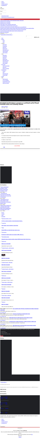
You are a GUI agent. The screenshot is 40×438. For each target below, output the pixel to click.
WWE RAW (5, 44)
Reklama (3, 2)
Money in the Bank (6, 68)
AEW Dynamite (5, 51)
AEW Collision (5, 52)
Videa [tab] (2, 215)
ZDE (4, 147)
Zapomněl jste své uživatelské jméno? (8, 17)
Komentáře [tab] (3, 216)
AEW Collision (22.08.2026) (6, 271)
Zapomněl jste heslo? (5, 15)
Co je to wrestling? (6, 80)
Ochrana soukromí (5, 421)
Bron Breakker (4, 332)
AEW (3, 42)
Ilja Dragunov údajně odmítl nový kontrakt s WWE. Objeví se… (13, 234)
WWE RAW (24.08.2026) (6, 264)
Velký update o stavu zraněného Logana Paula (10, 225)
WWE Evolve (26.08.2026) (6, 243)
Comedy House (6, 109)
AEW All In (4, 67)
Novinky (3, 39)
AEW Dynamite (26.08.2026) (6, 250)
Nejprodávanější (5, 73)
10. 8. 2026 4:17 (2, 324)
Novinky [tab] (3, 212)
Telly (3, 109)
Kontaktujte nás (4, 5)
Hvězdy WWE (5, 75)
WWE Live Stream (6, 83)
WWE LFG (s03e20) (5, 304)
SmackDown (5, 56)
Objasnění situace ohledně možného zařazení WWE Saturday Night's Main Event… (16, 239)
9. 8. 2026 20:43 (2, 328)
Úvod (2, 38)
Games (3, 76)
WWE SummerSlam (6, 65)
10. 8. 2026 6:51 (2, 320)
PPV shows (3, 64)
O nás (3, 1)
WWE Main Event (6, 60)
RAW (1, 109)
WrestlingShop (4, 69)
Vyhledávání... (2, 33)
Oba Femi (4, 331)
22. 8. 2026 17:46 (3, 312)
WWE (4, 40)
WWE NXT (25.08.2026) (6, 258)
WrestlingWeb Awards (6, 81)
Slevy (4, 72)
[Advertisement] (20, 89)
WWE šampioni (5, 79)
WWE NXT (4, 47)
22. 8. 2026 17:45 (3, 316)
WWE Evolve (5, 48)
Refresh (20, 437)
